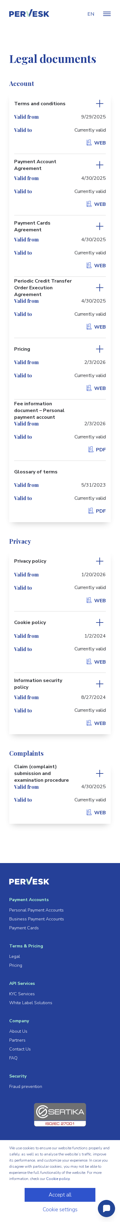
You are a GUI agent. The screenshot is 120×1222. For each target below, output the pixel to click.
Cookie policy (58, 1178)
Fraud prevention (25, 1086)
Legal (14, 956)
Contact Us (20, 1049)
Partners (17, 1040)
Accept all (60, 1194)
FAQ (13, 1058)
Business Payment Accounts (36, 919)
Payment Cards (24, 928)
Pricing (15, 965)
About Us (18, 1031)
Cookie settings (60, 1209)
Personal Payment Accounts (36, 910)
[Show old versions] (100, 104)
